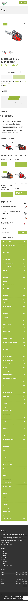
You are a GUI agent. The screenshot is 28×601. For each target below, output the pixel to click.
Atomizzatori (6, 252)
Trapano (5, 493)
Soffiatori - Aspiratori (7, 338)
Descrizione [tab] (14, 98)
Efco (5, 85)
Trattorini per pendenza (8, 374)
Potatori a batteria (7, 324)
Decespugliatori (6, 259)
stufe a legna (5, 471)
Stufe (4, 468)
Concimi (5, 399)
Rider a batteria (6, 331)
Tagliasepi (5, 367)
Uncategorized (6, 515)
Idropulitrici (5, 277)
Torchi (4, 417)
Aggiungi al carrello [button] (19, 164)
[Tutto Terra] (7, 3)
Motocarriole (6, 288)
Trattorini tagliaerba (7, 371)
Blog (4, 559)
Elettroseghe (6, 302)
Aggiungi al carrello (19, 77)
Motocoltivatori (6, 292)
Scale (4, 450)
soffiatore (5, 457)
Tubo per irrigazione (7, 508)
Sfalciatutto (5, 335)
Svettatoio (5, 475)
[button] (25, 24)
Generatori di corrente (8, 274)
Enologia (5, 407)
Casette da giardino (7, 392)
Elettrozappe (5, 317)
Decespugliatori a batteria (8, 263)
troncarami (5, 504)
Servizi (4, 557)
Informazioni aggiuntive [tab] (14, 102)
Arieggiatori (5, 248)
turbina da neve (6, 511)
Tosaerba (5, 489)
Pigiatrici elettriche (7, 410)
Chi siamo (5, 553)
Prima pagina (6, 443)
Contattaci (5, 561)
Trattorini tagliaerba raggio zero (10, 378)
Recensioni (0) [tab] (14, 106)
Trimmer (5, 270)
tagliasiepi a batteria (7, 482)
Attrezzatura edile (7, 241)
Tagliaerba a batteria (7, 356)
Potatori (5, 320)
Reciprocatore (6, 446)
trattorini (5, 497)
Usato (4, 385)
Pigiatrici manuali (7, 414)
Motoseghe (17, 81)
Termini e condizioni (7, 565)
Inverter (4, 421)
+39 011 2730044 (22, 598)
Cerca (22, 232)
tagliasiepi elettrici (7, 486)
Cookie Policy (10, 544)
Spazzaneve (5, 349)
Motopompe (5, 295)
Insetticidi (5, 403)
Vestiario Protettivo (7, 518)
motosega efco (7, 83)
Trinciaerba (5, 381)
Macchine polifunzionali (8, 284)
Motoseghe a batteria (7, 306)
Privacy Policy (4, 544)
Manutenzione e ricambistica (9, 425)
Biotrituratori (6, 256)
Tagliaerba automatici (8, 360)
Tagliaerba (5, 353)
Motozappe (5, 313)
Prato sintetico (6, 435)
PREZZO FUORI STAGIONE (8, 439)
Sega (4, 453)
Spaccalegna (6, 345)
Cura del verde (6, 396)
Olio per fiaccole (6, 432)
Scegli (4, 164)
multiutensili (5, 428)
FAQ (4, 563)
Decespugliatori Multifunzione (9, 266)
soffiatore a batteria (7, 461)
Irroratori (5, 281)
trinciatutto (5, 500)
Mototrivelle (5, 310)
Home (4, 551)
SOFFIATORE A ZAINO (7, 464)
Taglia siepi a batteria (7, 479)
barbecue (5, 389)
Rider (4, 327)
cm (3, 72)
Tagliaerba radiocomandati (9, 363)
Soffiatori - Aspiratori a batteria (10, 342)
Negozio (5, 555)
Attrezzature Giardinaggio (9, 245)
